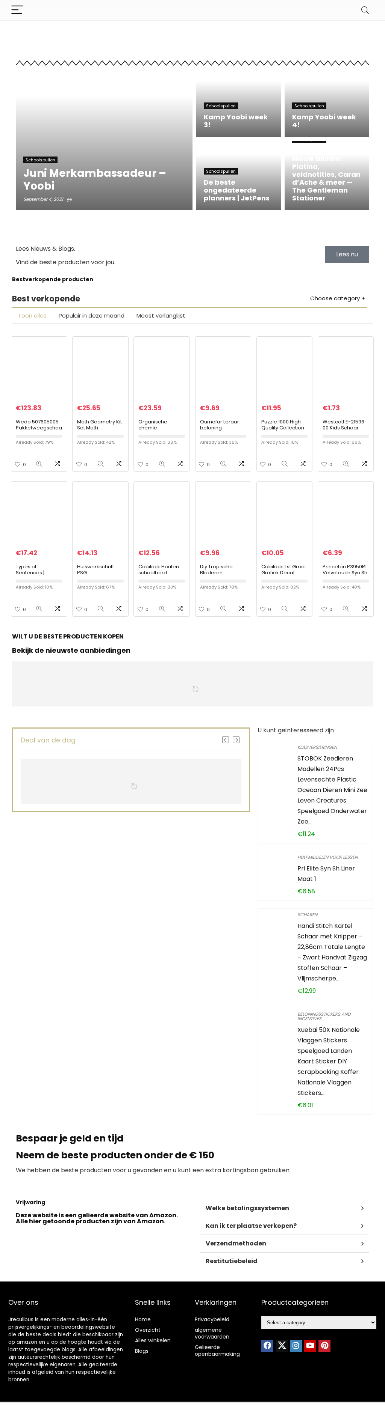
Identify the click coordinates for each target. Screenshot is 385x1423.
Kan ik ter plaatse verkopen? (251, 1225)
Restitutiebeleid (232, 1261)
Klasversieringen (317, 747)
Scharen (307, 914)
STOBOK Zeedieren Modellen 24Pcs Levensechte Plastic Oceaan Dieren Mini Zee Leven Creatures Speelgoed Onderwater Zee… (332, 790)
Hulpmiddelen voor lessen (327, 857)
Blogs (142, 1351)
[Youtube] (310, 1346)
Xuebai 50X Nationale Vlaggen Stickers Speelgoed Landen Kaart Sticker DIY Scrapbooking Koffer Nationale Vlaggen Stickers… (328, 1061)
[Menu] (17, 10)
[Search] (365, 10)
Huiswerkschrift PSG (95, 569)
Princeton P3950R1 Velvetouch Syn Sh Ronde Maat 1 (345, 572)
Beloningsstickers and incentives (323, 1016)
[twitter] (282, 1346)
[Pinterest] (324, 1346)
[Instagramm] (296, 1346)
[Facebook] (267, 1346)
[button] (284, 1208)
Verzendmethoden (236, 1243)
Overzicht (148, 1330)
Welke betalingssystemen (247, 1208)
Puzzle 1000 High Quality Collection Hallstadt (282, 427)
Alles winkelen (153, 1340)
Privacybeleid (212, 1319)
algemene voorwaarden (212, 1333)
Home (143, 1319)
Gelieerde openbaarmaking (217, 1350)
